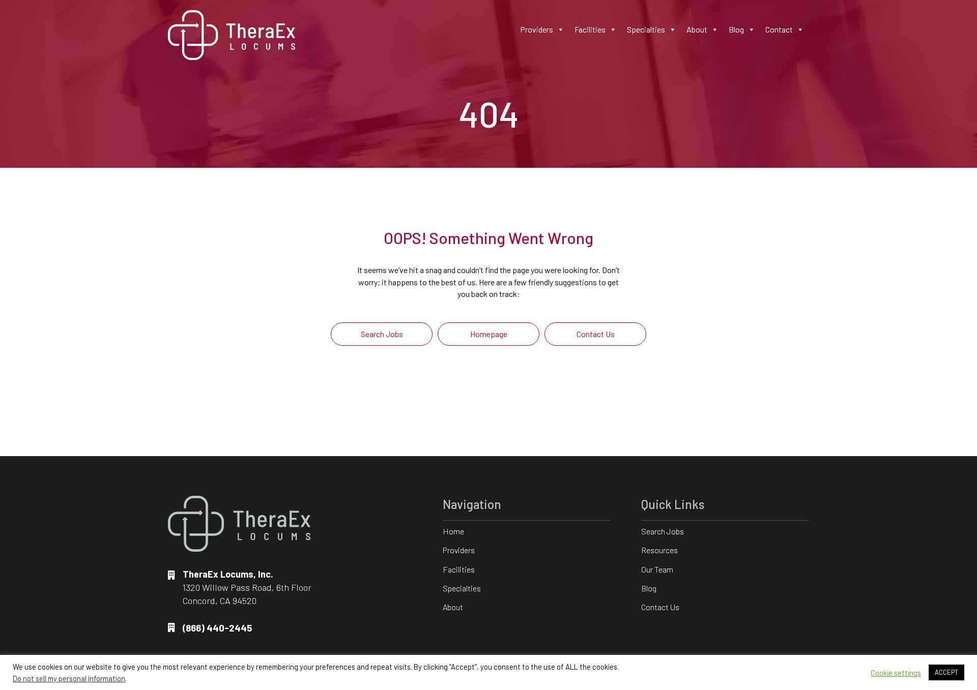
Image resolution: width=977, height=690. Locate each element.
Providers (536, 29)
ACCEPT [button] (946, 672)
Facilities (590, 29)
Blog (736, 29)
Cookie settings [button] (896, 672)
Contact (779, 29)
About (696, 29)
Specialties (646, 29)
